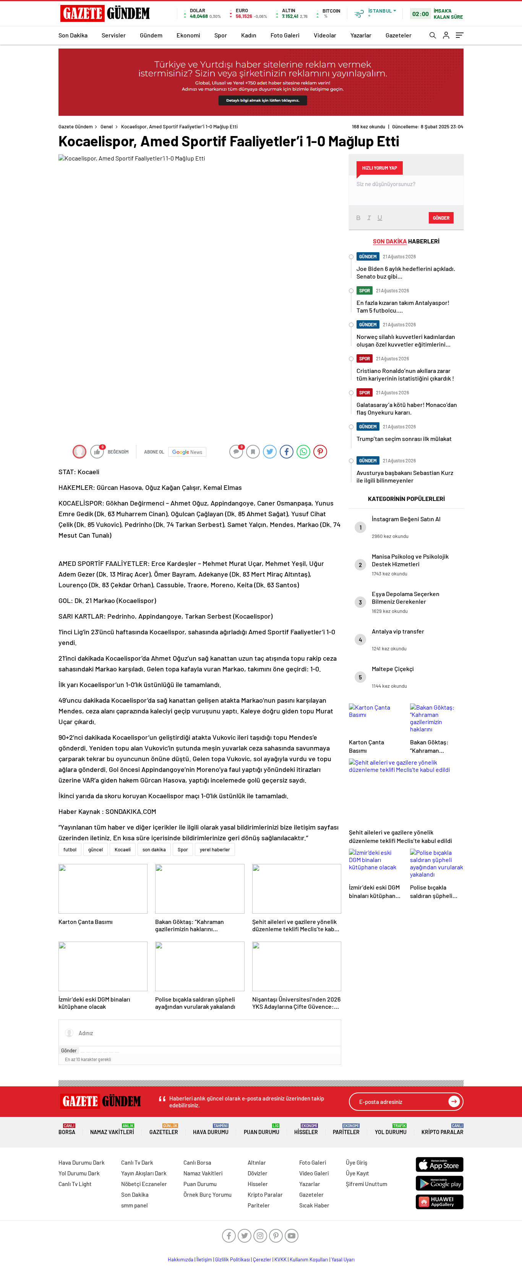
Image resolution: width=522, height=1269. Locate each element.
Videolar (325, 35)
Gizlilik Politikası (232, 1259)
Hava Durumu (211, 1129)
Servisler (114, 35)
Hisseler (306, 1129)
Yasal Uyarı (343, 1259)
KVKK (280, 1259)
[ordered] (99, 1052)
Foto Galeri (285, 35)
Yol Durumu (391, 1129)
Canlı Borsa (197, 1162)
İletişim (204, 1259)
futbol (69, 849)
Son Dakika (73, 35)
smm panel (134, 1205)
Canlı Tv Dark (137, 1162)
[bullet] (105, 1052)
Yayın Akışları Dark (144, 1173)
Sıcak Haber (314, 1205)
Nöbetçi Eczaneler (144, 1183)
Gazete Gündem (75, 126)
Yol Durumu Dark (79, 1173)
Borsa (66, 1129)
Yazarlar (360, 35)
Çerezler (262, 1259)
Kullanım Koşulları (309, 1259)
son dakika (154, 849)
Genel (107, 126)
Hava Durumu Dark (81, 1162)
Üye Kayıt (357, 1173)
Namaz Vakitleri (112, 1129)
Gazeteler (399, 35)
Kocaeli (123, 849)
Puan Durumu (261, 1129)
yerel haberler (215, 849)
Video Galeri (314, 1173)
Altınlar (257, 1162)
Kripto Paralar (442, 1129)
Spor (220, 35)
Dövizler (257, 1173)
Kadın (248, 35)
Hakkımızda (180, 1259)
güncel (95, 849)
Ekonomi (188, 35)
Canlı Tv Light (75, 1183)
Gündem (151, 35)
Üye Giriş (356, 1162)
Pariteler (346, 1129)
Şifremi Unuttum (366, 1183)
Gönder (69, 1050)
